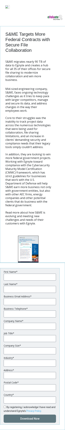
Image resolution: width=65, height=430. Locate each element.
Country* (9, 394)
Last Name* (11, 284)
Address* (9, 370)
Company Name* (13, 321)
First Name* (11, 271)
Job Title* (9, 333)
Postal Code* (11, 382)
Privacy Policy (33, 411)
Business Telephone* (16, 308)
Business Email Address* (18, 296)
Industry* (9, 358)
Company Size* (12, 345)
